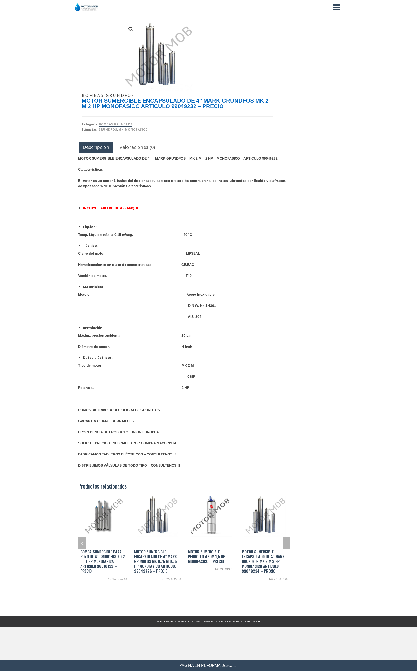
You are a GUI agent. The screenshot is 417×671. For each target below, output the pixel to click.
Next (286, 543)
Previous (82, 543)
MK (121, 129)
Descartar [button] (229, 666)
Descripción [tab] (96, 147)
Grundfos (107, 129)
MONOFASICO (136, 129)
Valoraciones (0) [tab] (137, 147)
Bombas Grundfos (115, 124)
